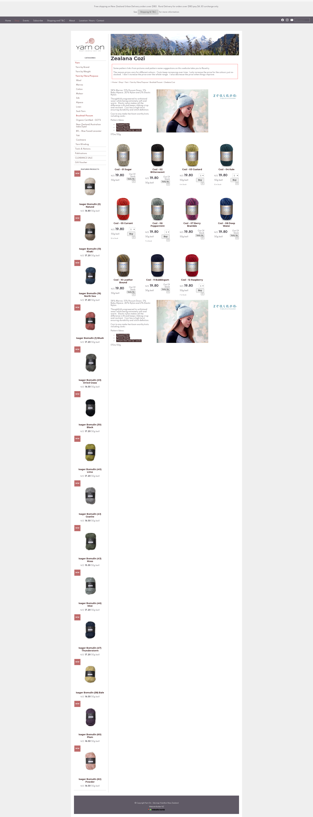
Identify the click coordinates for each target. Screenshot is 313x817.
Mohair (79, 94)
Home (8, 21)
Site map (156, 803)
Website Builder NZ (156, 807)
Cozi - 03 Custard (192, 169)
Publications (81, 153)
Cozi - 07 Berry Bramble (192, 224)
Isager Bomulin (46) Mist (90, 604)
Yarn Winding (82, 144)
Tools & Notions (82, 149)
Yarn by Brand (82, 67)
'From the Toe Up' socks (129, 130)
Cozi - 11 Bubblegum (157, 279)
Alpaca (79, 102)
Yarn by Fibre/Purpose (87, 76)
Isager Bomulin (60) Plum (90, 736)
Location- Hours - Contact (91, 21)
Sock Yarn (80, 111)
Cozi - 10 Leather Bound (123, 281)
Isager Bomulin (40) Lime (89, 470)
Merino (79, 85)
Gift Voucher (81, 162)
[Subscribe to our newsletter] (292, 20)
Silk (78, 98)
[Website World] (156, 811)
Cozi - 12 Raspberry (192, 279)
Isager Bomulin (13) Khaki (90, 250)
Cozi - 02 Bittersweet (158, 170)
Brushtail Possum (84, 116)
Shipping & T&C (148, 12)
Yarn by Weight (83, 72)
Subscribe (38, 21)
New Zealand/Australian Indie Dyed (88, 126)
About (72, 21)
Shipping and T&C (56, 21)
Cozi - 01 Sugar (123, 169)
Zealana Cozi (169, 82)
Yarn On (148, 803)
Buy (200, 180)
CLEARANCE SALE (83, 158)
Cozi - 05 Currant (123, 223)
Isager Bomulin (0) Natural (90, 205)
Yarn (77, 63)
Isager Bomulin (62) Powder (90, 780)
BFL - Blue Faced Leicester (88, 131)
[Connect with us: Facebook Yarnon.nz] (282, 20)
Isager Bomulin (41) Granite (90, 515)
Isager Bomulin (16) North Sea (90, 294)
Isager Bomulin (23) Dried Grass (90, 381)
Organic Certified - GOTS (88, 120)
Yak (78, 136)
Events (26, 21)
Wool (78, 80)
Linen (78, 107)
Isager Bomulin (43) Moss (90, 560)
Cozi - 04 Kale (226, 169)
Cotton (79, 89)
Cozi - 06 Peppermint (158, 224)
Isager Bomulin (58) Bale (90, 692)
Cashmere (81, 140)
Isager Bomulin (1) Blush (90, 338)
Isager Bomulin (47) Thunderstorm (90, 649)
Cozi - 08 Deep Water (226, 224)
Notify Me (131, 179)
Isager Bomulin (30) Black (90, 426)
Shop (16, 21)
